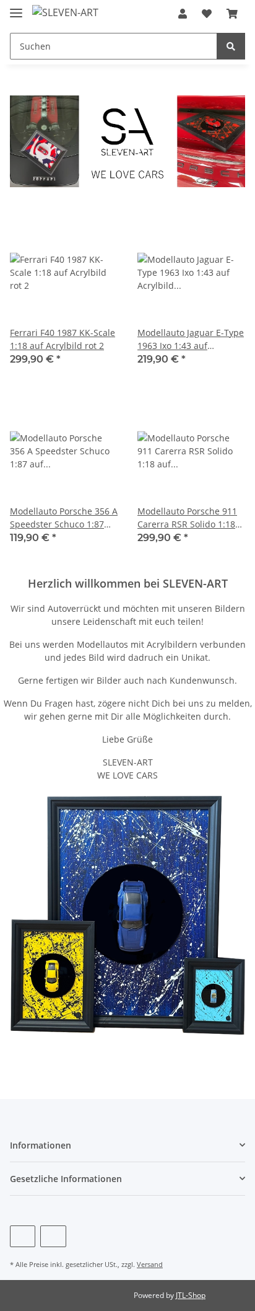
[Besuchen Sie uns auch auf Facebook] (22, 1236)
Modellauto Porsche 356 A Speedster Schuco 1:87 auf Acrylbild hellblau (64, 518)
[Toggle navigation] (16, 7)
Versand (150, 1264)
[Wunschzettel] (206, 13)
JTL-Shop (190, 1295)
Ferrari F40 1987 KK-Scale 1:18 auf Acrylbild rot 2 (62, 339)
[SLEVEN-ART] (65, 12)
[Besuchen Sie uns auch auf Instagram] (53, 1236)
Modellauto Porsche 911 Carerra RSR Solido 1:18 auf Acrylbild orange (187, 518)
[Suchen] (231, 46)
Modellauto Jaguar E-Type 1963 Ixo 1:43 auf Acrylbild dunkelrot (190, 339)
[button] (182, 13)
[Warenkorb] (232, 13)
